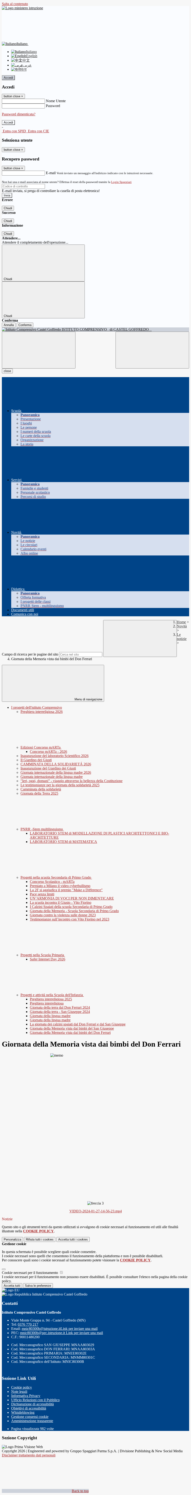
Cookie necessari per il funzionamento (30, 1273)
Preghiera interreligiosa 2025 (51, 999)
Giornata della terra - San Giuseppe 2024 (60, 1012)
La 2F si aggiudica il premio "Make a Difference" (66, 890)
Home (181, 622)
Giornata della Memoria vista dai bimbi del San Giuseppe (72, 1028)
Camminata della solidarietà (40, 789)
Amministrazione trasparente (32, 1421)
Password (53, 106)
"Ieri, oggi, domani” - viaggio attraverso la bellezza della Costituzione (71, 781)
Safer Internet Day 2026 (47, 959)
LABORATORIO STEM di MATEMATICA (63, 842)
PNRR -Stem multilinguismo (42, 829)
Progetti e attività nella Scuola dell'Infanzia (52, 995)
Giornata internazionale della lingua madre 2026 (55, 772)
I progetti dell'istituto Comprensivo (36, 707)
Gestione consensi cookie (29, 1417)
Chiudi (8, 208)
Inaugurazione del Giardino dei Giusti (48, 768)
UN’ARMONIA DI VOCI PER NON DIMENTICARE (72, 898)
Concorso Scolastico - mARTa (52, 882)
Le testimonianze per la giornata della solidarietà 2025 (59, 785)
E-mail (51, 173)
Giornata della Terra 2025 (39, 793)
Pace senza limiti (42, 894)
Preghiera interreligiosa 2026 (41, 712)
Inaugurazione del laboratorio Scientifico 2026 (54, 756)
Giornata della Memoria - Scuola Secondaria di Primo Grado (74, 911)
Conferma (24, 325)
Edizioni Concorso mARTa (40, 747)
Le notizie (182, 637)
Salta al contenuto (15, 4)
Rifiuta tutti (40, 1239)
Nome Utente (56, 101)
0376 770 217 (28, 1324)
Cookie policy (21, 1387)
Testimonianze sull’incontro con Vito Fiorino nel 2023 (69, 919)
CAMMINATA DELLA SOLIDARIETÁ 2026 (55, 764)
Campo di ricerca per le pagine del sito (30, 654)
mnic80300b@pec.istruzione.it (61, 1333)
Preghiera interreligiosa (47, 1003)
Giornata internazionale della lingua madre (51, 777)
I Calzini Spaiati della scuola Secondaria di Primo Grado (71, 907)
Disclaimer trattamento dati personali (28, 1455)
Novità (182, 626)
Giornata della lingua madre (50, 1016)
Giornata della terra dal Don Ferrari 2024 (60, 1007)
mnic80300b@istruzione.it (60, 1329)
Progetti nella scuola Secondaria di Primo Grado (56, 877)
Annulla (9, 325)
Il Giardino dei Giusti (36, 760)
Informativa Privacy (25, 1396)
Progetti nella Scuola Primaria (42, 955)
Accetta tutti (73, 1239)
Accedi (8, 77)
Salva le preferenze (38, 1285)
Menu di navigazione (88, 699)
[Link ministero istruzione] (22, 8)
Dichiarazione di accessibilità (32, 1404)
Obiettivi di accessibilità (28, 1408)
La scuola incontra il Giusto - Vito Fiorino (60, 902)
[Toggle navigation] (38, 350)
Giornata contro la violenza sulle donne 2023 (63, 915)
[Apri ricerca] (152, 350)
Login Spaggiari (121, 182)
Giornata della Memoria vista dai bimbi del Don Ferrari (70, 1033)
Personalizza (12, 1239)
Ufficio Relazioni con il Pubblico (35, 1400)
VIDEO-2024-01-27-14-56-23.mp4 (95, 1211)
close (7, 371)
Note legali (19, 1392)
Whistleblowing (22, 1412)
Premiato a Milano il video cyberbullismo (60, 886)
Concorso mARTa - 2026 (48, 752)
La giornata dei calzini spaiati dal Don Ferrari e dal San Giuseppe (78, 1024)
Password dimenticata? (18, 114)
